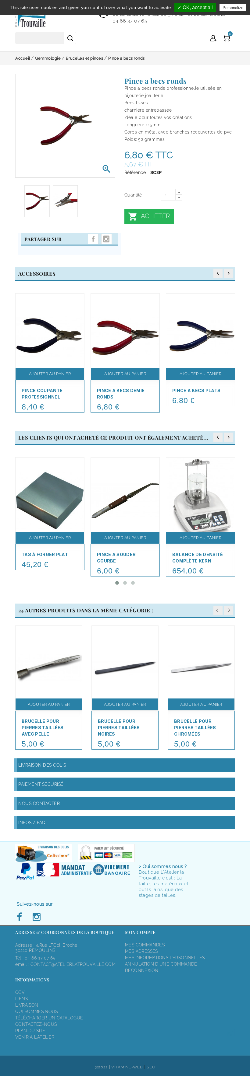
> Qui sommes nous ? (163, 866)
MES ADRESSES (141, 951)
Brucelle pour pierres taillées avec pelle (43, 727)
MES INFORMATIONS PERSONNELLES (165, 957)
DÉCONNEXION (141, 970)
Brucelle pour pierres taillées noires (119, 727)
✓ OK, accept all (195, 7)
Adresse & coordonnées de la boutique (64, 932)
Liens (21, 998)
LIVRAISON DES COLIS (42, 765)
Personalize (233, 7)
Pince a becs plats (196, 390)
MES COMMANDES (145, 944)
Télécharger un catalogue (49, 1017)
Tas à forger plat (45, 554)
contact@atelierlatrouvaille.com (73, 964)
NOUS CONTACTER (39, 803)
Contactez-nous (36, 1024)
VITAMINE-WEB (127, 1067)
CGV (20, 992)
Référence (135, 172)
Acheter (149, 216)
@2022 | (103, 1067)
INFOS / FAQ (32, 822)
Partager (93, 239)
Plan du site (30, 1030)
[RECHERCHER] (70, 38)
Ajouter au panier (50, 373)
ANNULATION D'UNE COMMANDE (161, 964)
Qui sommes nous (36, 1011)
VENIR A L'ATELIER (35, 1037)
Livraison (26, 1005)
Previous (218, 610)
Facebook (21, 917)
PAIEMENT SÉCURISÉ (41, 784)
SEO (151, 1067)
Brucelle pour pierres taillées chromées (195, 727)
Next (228, 610)
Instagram (107, 239)
